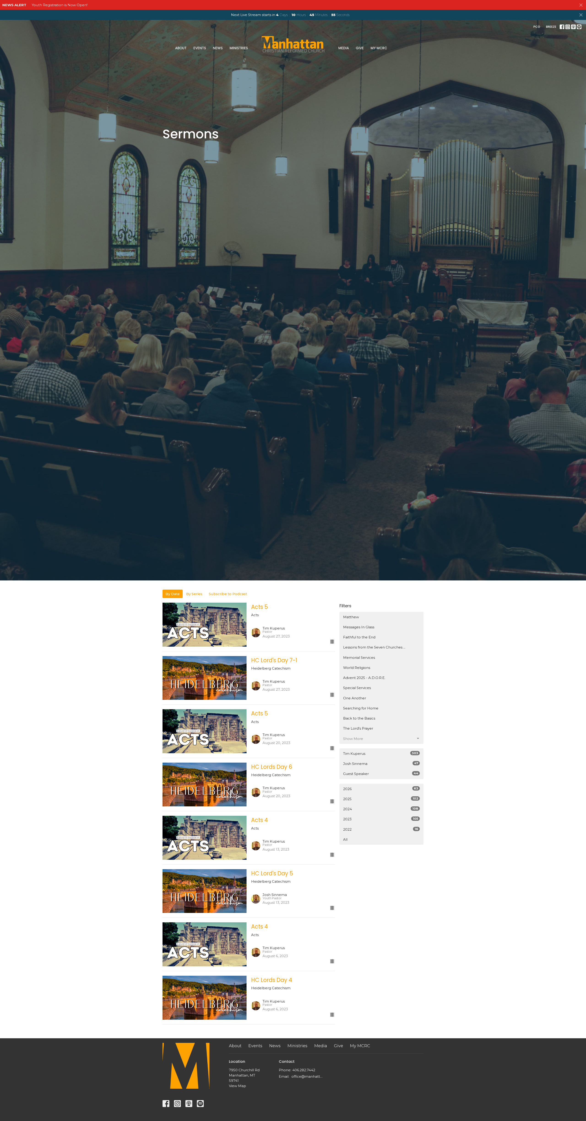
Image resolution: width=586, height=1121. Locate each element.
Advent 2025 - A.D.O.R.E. (364, 678)
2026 (380, 788)
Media (343, 48)
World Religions (356, 667)
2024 (380, 809)
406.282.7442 (303, 1070)
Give (360, 48)
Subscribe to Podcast (228, 594)
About (181, 48)
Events (199, 48)
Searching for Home (360, 708)
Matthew (351, 617)
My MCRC (379, 48)
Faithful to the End (359, 637)
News (218, 48)
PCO (536, 27)
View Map (237, 1086)
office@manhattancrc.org (307, 1076)
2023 (380, 819)
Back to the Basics (359, 718)
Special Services (357, 688)
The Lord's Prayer (358, 728)
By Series (194, 594)
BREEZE (551, 27)
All (345, 839)
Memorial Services (359, 657)
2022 (380, 829)
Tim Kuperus (380, 753)
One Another (354, 698)
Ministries (239, 48)
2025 (380, 799)
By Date (172, 594)
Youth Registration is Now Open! (59, 5)
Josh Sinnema (380, 763)
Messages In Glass (358, 627)
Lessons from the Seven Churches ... (374, 647)
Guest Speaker (380, 773)
